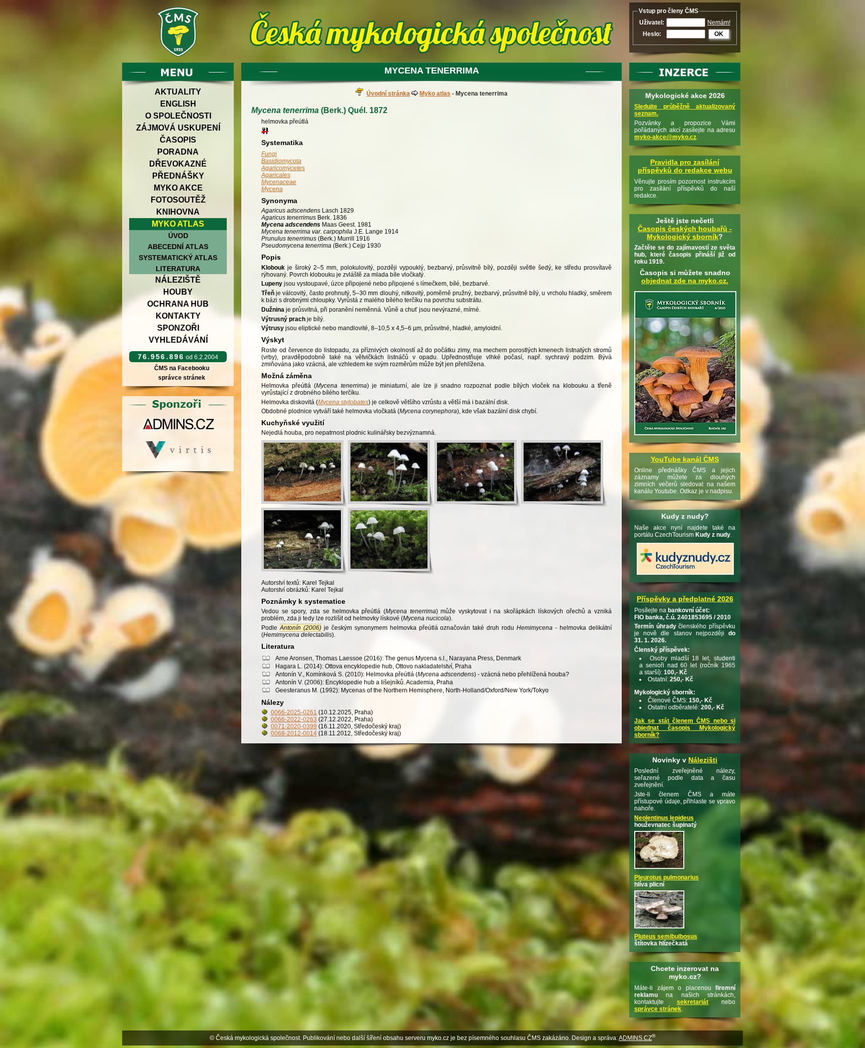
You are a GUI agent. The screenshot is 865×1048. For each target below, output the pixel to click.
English (178, 104)
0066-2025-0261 (294, 712)
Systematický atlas (178, 258)
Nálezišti (702, 760)
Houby (178, 292)
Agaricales (275, 175)
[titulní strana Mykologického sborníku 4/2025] (685, 435)
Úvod (178, 236)
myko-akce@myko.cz (665, 137)
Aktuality (178, 92)
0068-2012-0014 (294, 733)
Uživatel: (651, 22)
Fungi (269, 154)
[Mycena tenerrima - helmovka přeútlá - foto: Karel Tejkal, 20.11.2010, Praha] (391, 541)
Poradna (178, 152)
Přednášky (178, 176)
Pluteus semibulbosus (665, 936)
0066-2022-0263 (294, 719)
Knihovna (178, 212)
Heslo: (652, 34)
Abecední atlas (178, 247)
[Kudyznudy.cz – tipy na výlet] (685, 575)
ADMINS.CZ (635, 1037)
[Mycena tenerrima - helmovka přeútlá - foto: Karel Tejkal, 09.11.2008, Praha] (391, 474)
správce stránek (182, 377)
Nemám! (718, 22)
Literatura (178, 269)
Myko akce (178, 188)
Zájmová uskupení (178, 128)
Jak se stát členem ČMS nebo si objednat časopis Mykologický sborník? (684, 727)
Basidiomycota (281, 161)
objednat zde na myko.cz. (684, 281)
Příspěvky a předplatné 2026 (685, 599)
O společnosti (178, 116)
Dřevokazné (178, 164)
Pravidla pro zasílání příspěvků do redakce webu (685, 166)
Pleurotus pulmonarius (666, 877)
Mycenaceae (278, 182)
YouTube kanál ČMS (685, 459)
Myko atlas (178, 224)
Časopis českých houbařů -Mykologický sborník (685, 233)
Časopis (178, 140)
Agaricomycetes (283, 168)
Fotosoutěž (178, 200)
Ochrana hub (178, 304)
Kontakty (178, 316)
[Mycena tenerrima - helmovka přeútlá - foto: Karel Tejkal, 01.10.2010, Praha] (304, 474)
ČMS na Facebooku (182, 368)
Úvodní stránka (388, 93)
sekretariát (692, 1001)
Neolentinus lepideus (664, 817)
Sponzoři (178, 328)
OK (718, 34)
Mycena (272, 189)
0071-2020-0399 (294, 726)
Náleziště (178, 280)
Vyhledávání (178, 340)
